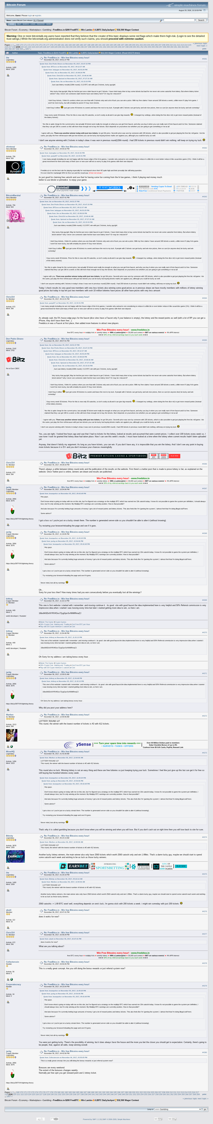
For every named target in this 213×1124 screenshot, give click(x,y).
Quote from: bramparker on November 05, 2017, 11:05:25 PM (63, 538)
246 (119, 47)
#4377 (204, 934)
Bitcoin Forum (11, 30)
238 (89, 47)
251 (138, 47)
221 (26, 47)
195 (115, 45)
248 (127, 47)
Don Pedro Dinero (14, 339)
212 (178, 45)
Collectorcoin (12, 962)
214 (186, 45)
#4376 (204, 911)
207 (160, 45)
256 (157, 47)
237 (85, 47)
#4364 (204, 298)
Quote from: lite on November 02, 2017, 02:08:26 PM (65, 72)
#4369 (204, 600)
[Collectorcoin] (11, 979)
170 (21, 45)
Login (33, 24)
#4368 (204, 533)
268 (17, 49)
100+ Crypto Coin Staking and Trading (55, 624)
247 (123, 47)
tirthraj (9, 599)
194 (111, 45)
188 (88, 45)
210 (171, 45)
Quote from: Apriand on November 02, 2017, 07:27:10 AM (70, 78)
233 (71, 47)
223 (33, 47)
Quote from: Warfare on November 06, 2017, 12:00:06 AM (61, 758)
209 (167, 45)
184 (73, 45)
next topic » (202, 46)
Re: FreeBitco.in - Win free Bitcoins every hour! (66, 58)
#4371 (204, 673)
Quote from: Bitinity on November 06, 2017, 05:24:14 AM (61, 879)
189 (92, 45)
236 (82, 47)
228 (52, 47)
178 (51, 45)
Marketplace (35, 30)
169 (17, 45)
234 (74, 47)
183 (70, 45)
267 (13, 49)
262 (179, 47)
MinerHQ (10, 751)
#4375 (204, 874)
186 (81, 45)
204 (148, 45)
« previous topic (200, 43)
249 (130, 47)
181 (62, 45)
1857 (27, 49)
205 (152, 45)
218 (13, 47)
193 (107, 45)
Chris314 (10, 297)
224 (37, 47)
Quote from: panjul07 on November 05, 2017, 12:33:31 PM (63, 156)
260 (172, 47)
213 (182, 45)
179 (55, 45)
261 (175, 47)
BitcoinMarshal (13, 195)
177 (47, 45)
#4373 (204, 753)
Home (12, 24)
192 (103, 45)
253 (145, 47)
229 (56, 47)
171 (25, 45)
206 (156, 45)
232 (67, 47)
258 (164, 47)
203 (145, 45)
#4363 (204, 197)
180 (59, 45)
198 (126, 45)
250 (134, 47)
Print (204, 49)
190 (96, 45)
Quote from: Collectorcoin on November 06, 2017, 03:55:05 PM (63, 1057)
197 (122, 45)
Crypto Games (60, 622)
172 (29, 45)
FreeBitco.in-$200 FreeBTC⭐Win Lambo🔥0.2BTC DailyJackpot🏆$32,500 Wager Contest (96, 30)
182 (66, 45)
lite (7, 58)
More (48, 24)
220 (22, 47)
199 (130, 45)
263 (183, 47)
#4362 (204, 148)
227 (48, 47)
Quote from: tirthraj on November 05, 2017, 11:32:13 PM (61, 637)
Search (26, 24)
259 (168, 47)
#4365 (204, 340)
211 (174, 45)
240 (97, 47)
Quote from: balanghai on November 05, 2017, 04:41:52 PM (62, 153)
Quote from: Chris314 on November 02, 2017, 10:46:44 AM (69, 75)
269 (21, 49)
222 (29, 47)
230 (59, 47)
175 (40, 45)
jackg (8, 487)
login (30, 15)
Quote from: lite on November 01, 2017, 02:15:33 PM (71, 81)
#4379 (204, 986)
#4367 (204, 489)
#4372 (204, 716)
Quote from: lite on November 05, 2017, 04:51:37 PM (59, 201)
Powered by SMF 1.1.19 (92, 1119)
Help (19, 24)
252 (142, 47)
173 (32, 45)
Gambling (47, 30)
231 (63, 47)
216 (6, 47)
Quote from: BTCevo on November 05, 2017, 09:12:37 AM (63, 67)
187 (85, 45)
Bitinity (9, 836)
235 (78, 47)
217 (10, 47)
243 (108, 47)
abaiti (8, 910)
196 (118, 45)
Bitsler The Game (46, 622)
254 (149, 47)
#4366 (204, 464)
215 (189, 45)
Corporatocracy (13, 984)
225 (41, 47)
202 (141, 45)
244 (112, 47)
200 (133, 45)
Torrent (40, 20)
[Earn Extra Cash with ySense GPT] (11, 746)
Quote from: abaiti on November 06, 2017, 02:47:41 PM (60, 939)
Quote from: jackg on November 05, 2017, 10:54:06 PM (62, 541)
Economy (23, 30)
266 (10, 49)
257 (160, 47)
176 (44, 45)
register (38, 15)
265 (6, 49)
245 (115, 47)
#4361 (204, 59)
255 (153, 47)
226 (44, 47)
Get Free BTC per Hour (81, 624)
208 (163, 45)
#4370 (204, 632)
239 (93, 47)
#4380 (204, 1052)
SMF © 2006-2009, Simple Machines (116, 1119)
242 (104, 47)
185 (77, 45)
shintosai (10, 147)
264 (187, 47)
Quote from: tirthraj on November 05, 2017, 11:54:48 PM (61, 678)
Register (41, 24)
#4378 (204, 963)
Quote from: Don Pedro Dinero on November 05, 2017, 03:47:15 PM (65, 64)
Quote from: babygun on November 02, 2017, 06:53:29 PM (65, 70)
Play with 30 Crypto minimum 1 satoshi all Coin (57, 626)
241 (100, 47)
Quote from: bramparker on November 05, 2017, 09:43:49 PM (63, 493)
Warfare (9, 715)
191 (100, 45)
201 (137, 45)
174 (36, 45)
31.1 (35, 20)
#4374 (204, 837)
